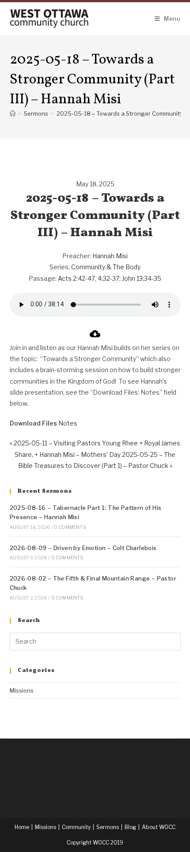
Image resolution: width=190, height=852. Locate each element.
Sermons (107, 827)
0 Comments (70, 527)
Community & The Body (106, 267)
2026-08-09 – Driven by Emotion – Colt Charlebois (83, 547)
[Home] (12, 113)
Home (22, 827)
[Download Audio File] (95, 336)
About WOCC (158, 827)
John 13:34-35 (141, 278)
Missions (22, 690)
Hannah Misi (110, 256)
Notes (67, 423)
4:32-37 (108, 278)
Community (76, 827)
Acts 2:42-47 (76, 278)
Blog (130, 827)
